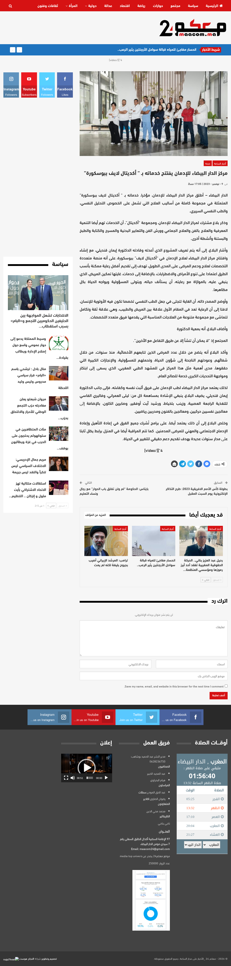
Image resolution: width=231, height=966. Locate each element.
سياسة (193, 6)
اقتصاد (125, 6)
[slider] (90, 778)
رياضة (141, 6)
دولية (92, 6)
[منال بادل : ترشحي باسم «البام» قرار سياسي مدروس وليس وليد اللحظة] (58, 373)
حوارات (158, 6)
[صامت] (72, 778)
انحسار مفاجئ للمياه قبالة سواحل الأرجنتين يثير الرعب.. (157, 50)
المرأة (73, 6)
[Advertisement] (85, 27)
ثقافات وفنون (47, 6)
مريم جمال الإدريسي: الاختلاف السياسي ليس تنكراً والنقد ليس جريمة (28, 466)
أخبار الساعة (220, 163)
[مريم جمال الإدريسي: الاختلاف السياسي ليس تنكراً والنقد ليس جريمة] (58, 464)
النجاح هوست (26, 958)
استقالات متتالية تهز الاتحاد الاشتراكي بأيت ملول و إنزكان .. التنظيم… (27, 490)
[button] (87, 768)
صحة (207, 163)
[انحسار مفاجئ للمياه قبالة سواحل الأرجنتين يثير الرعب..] (154, 541)
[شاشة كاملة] (66, 778)
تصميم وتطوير (49, 958)
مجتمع (175, 6)
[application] (86, 768)
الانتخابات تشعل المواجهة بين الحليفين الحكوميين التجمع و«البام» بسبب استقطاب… (39, 321)
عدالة (108, 6)
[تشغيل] (106, 778)
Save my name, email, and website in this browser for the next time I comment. (174, 686)
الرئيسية (212, 6)
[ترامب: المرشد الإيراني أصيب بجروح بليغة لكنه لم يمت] (106, 541)
